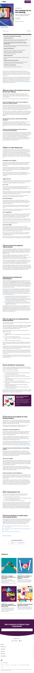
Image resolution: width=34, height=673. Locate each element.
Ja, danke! (12, 542)
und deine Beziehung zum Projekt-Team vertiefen (22, 444)
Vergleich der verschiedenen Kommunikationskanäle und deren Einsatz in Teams (8, 605)
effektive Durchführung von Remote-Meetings (22, 81)
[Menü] (32, 1)
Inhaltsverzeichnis (4, 27)
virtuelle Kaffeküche (12, 260)
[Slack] (3, 2)
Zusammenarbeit (18, 8)
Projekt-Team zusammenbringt (20, 267)
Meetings (16, 21)
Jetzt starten (27, 1)
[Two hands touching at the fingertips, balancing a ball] (9, 565)
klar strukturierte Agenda (21, 330)
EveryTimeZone (7, 296)
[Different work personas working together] (9, 594)
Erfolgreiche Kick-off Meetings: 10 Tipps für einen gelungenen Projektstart (24, 577)
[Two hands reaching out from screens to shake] (25, 565)
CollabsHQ (27, 281)
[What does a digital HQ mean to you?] (25, 594)
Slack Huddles (8, 226)
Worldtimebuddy (9, 301)
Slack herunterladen (4, 662)
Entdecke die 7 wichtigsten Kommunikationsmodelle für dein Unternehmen (8, 577)
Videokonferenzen (16, 230)
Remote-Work (21, 21)
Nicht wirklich (21, 542)
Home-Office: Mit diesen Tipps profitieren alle (12, 531)
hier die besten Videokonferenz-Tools (19, 151)
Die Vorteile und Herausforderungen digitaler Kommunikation (25, 605)
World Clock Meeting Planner (13, 298)
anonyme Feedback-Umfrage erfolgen (22, 505)
